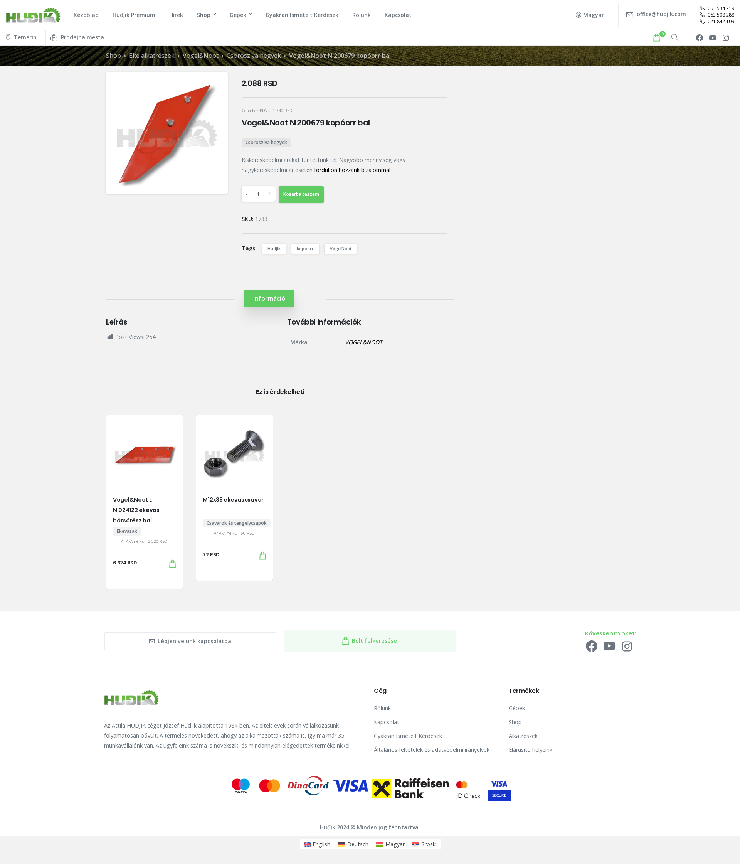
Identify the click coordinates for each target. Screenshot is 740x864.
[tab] (269, 298)
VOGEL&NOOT (363, 342)
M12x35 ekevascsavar (233, 500)
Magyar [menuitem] (395, 844)
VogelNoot (341, 248)
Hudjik (274, 248)
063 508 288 (720, 15)
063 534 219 (720, 8)
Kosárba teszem (301, 194)
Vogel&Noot (201, 55)
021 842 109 (720, 21)
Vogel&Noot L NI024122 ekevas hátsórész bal (136, 510)
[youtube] (712, 37)
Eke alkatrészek (152, 55)
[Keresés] (675, 38)
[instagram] (725, 37)
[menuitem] (317, 844)
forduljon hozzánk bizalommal (352, 169)
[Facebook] (699, 37)
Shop (113, 55)
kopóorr (305, 248)
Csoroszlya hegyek (254, 55)
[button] (215, 84)
